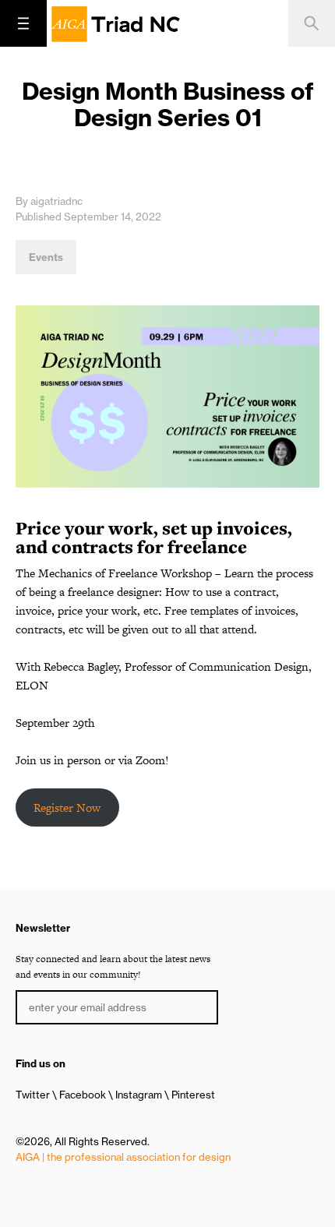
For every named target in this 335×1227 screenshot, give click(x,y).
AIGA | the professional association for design (123, 1157)
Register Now (67, 807)
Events (46, 257)
